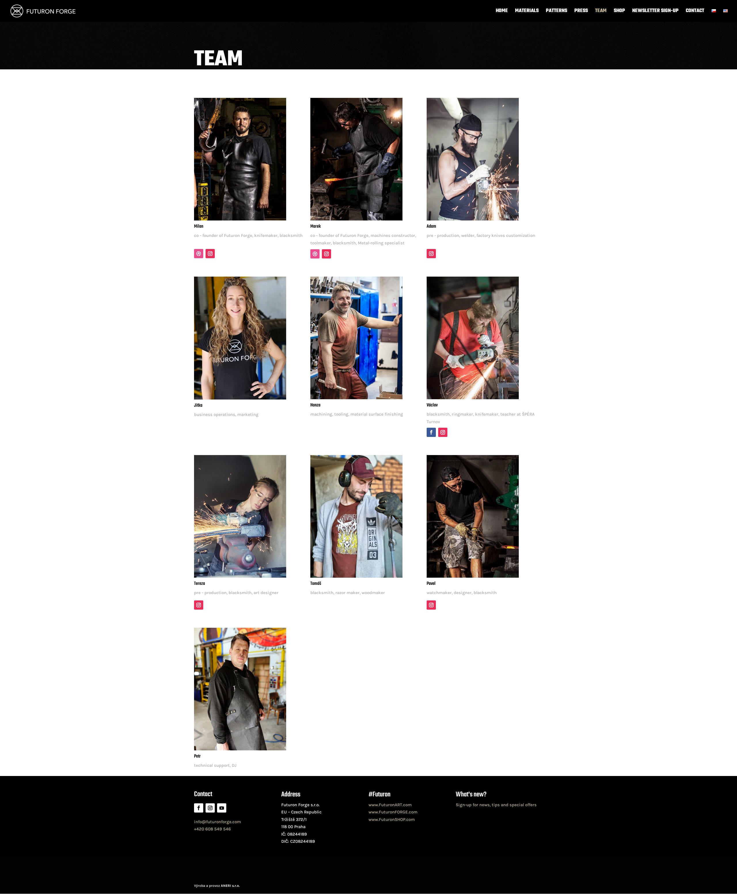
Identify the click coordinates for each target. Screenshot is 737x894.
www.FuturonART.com (390, 804)
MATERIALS (527, 12)
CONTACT (695, 12)
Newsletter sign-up (655, 12)
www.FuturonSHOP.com (391, 819)
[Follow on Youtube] (221, 808)
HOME (502, 12)
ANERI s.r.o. (230, 886)
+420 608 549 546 (212, 829)
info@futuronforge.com (217, 821)
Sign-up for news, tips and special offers (496, 804)
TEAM (601, 12)
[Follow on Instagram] (210, 253)
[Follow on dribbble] (198, 253)
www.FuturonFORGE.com (392, 812)
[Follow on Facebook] (431, 432)
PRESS (581, 12)
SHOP (619, 12)
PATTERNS (556, 12)
